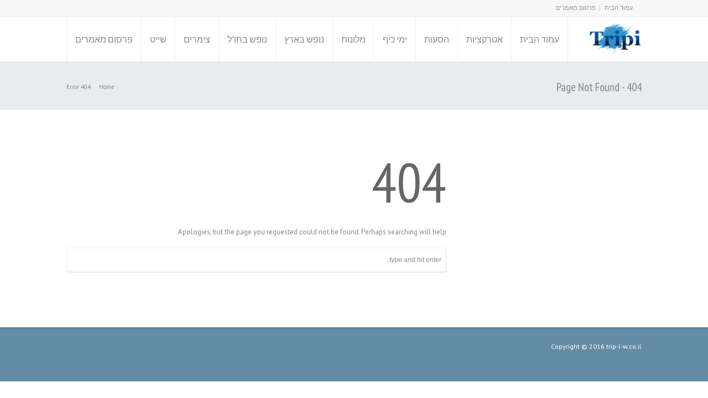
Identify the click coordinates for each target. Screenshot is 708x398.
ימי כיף (395, 39)
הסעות (436, 39)
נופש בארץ (304, 39)
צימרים (197, 39)
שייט (158, 39)
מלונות (353, 39)
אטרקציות (484, 39)
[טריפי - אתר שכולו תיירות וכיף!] (615, 39)
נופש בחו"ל (247, 39)
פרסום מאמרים (576, 8)
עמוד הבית (619, 8)
